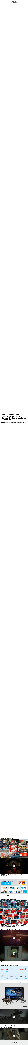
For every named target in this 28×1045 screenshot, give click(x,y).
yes (14, 1042)
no (16, 1042)
